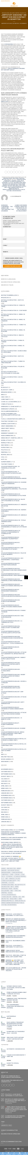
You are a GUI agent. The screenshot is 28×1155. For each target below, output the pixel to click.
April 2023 (4, 786)
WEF (2, 754)
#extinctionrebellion (9, 295)
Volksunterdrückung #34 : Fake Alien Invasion (12, 616)
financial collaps (14, 878)
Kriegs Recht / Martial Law (10, 438)
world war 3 (13, 898)
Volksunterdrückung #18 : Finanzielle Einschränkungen (11, 579)
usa (20, 896)
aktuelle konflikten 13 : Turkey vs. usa (13, 325)
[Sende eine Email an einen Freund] (11, 172)
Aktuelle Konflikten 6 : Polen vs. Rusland (13, 367)
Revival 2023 (5, 454)
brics (3, 394)
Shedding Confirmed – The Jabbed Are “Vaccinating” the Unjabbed (7, 207)
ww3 (9, 187)
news (23, 184)
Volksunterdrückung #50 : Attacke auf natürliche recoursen (13, 713)
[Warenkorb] (26, 4)
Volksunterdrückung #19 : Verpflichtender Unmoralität (12, 585)
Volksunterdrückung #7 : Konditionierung (10, 723)
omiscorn (22, 185)
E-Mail (5, 245)
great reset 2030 (7, 428)
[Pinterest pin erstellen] (14, 172)
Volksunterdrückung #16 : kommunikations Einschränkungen (13, 569)
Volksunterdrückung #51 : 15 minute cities (11, 718)
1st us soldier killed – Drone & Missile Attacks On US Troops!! (16, 969)
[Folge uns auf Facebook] (2, 1085)
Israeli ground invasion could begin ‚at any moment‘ (13, 852)
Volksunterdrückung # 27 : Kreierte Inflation (14, 505)
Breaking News (5, 12)
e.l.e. (23, 181)
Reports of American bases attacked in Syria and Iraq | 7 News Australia (16, 920)
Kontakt (17, 1151)
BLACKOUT (4, 387)
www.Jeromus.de (14, 188)
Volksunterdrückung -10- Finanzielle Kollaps (10, 467)
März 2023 (4, 788)
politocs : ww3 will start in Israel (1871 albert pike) (16, 955)
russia (10, 892)
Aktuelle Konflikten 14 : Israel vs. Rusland (13, 330)
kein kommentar (7, 435)
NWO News (12, 12)
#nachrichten (11, 868)
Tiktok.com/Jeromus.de (15, 186)
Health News (5, 856)
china (11, 874)
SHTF (2, 459)
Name (5, 239)
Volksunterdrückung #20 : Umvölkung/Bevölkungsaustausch (14, 595)
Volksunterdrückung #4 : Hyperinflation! (10, 647)
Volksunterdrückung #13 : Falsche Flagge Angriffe (13, 553)
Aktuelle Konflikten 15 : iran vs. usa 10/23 (12, 335)
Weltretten (23, 12)
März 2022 (4, 817)
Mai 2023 (4, 783)
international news (20, 182)
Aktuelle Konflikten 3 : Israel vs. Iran (13, 346)
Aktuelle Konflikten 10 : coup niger (14, 310)
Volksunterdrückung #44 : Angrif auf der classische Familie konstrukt (13, 676)
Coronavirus (8, 44)
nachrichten (6, 184)
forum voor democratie (9, 880)
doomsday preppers (16, 181)
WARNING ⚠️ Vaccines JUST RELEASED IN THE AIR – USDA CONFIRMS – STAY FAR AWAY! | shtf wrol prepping (15, 962)
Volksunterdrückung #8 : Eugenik (13, 728)
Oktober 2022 (6, 800)
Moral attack (6, 440)
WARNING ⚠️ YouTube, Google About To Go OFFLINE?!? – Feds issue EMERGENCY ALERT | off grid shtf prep (13, 859)
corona (13, 180)
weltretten (5, 898)
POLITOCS (4, 449)
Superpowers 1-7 (7, 461)
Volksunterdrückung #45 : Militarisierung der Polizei (10, 687)
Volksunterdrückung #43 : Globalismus (10, 670)
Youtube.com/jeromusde (14, 190)
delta (22, 180)
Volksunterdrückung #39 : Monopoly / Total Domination (12, 642)
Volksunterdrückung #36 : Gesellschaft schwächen (10, 626)
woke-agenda (6, 759)
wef (23, 896)
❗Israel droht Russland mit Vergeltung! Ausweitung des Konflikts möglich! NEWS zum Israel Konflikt (12, 846)
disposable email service (10, 842)
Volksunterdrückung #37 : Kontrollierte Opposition (10, 632)
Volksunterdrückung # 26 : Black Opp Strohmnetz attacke (13, 500)
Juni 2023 (4, 781)
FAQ (22, 1151)
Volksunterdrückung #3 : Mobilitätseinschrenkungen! (11, 605)
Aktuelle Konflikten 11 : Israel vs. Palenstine (13, 314)
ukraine (15, 896)
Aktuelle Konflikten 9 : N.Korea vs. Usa (13, 382)
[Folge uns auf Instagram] (5, 1085)
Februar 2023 (5, 790)
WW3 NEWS (5, 761)
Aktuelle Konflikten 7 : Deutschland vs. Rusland (10, 372)
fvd (19, 880)
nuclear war (11, 185)
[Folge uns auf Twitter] (8, 1085)
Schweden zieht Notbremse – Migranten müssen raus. (16, 936)
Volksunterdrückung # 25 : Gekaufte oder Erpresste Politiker (13, 494)
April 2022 (4, 814)
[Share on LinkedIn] (16, 172)
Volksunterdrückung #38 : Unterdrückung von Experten (12, 637)
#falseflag (5, 297)
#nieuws (4, 870)
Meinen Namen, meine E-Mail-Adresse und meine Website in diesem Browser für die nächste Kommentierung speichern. (13, 261)
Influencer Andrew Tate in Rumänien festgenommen (14, 838)
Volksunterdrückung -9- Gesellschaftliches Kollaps (11, 472)
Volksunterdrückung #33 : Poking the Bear (13, 611)
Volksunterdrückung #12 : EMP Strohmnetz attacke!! (12, 548)
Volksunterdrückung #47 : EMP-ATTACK (12, 692)
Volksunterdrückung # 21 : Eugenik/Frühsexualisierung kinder (13, 477)
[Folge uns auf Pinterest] (13, 1085)
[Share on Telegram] (22, 172)
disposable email (7, 830)
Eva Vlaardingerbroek (9, 411)
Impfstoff (4, 101)
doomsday (6, 181)
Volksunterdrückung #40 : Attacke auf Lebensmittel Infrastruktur (13, 652)
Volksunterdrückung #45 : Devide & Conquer (13, 681)
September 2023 (6, 774)
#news (19, 868)
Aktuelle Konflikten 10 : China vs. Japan (13, 305)
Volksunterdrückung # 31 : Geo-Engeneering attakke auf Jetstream (14, 526)
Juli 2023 (4, 778)
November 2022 (6, 797)
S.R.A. (3, 457)
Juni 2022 (4, 809)
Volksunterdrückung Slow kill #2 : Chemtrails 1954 (14, 744)
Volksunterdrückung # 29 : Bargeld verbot (14, 515)
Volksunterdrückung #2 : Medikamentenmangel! (10, 590)
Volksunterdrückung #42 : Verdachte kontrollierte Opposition (10, 664)
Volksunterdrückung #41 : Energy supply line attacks (13, 658)
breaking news (21, 179)
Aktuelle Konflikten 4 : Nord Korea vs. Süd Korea (14, 351)
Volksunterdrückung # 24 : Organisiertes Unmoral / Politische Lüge (14, 489)
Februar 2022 (5, 819)
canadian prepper (17, 872)
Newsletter (5, 442)
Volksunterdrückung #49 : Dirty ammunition (12, 702)
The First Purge (6, 464)
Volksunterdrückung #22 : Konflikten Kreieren (10, 600)
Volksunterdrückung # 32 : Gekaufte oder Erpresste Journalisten (11, 532)
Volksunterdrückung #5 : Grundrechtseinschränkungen (12, 708)
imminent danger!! (7, 433)
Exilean (3, 851)
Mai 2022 (4, 812)
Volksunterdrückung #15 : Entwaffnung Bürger (10, 564)
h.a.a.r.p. (10, 182)
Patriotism (5, 447)
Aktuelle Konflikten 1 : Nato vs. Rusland (12, 300)
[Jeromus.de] (14, 4)
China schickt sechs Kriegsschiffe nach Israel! (15, 951)
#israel (4, 868)
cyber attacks (6, 404)
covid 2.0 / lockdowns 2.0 (10, 401)
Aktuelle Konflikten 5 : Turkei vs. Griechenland (13, 361)
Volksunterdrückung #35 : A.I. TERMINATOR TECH (11, 621)
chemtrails (7, 180)
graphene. (5, 182)
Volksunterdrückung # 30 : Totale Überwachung (13, 520)
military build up (20, 884)
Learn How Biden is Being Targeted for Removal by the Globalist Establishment (21, 207)
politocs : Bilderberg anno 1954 (15, 941)
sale (10, 1125)
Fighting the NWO (7, 421)
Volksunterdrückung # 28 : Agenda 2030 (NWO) (13, 510)
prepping (4, 186)
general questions (8, 423)
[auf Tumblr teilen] (19, 172)
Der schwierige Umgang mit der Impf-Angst (13, 69)
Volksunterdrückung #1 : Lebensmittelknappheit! (10, 538)
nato (12, 886)
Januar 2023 (5, 793)
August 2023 (5, 776)
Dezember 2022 (6, 795)
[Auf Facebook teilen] (6, 172)
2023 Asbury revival (13, 870)
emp (7, 878)
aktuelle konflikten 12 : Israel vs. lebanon (13, 320)
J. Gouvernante (23, 23)
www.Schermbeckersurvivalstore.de (14, 189)
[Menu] (2, 4)
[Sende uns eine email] (10, 1085)
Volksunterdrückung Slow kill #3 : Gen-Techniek (14, 749)
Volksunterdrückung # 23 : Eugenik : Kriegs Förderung (13, 482)
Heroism (4, 430)
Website (5, 251)
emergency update (7, 409)
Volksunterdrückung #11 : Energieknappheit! (10, 543)
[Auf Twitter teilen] (8, 172)
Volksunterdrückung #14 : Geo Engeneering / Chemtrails (12, 558)
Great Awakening (7, 426)
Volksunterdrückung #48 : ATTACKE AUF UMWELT (13, 697)
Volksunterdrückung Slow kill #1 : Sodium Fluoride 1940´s (14, 739)
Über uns (7, 1151)
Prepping (17, 12)
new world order (16, 184)
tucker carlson (6, 896)
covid (18, 180)
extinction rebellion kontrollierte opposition (10, 414)
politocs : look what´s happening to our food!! (15, 914)
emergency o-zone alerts (10, 406)
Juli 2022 (4, 807)
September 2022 (6, 802)
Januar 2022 (5, 821)
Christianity (5, 399)
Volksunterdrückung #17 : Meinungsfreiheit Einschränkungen (14, 574)
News (12, 1151)
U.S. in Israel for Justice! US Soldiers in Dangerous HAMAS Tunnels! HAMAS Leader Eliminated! (13, 832)
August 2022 (5, 805)
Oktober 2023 (6, 771)
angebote (4, 1125)
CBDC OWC (4, 397)
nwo (17, 185)
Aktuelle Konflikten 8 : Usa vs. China (12, 377)
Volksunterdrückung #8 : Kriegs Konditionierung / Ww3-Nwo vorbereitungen (12, 733)
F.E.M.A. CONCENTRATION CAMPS (11, 419)
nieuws (5, 185)
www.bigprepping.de (17, 187)
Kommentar (7, 226)
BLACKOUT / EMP (6, 389)
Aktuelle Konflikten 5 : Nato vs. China (12, 356)
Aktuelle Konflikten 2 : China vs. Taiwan (12, 341)
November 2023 (6, 769)
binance (4, 837)
